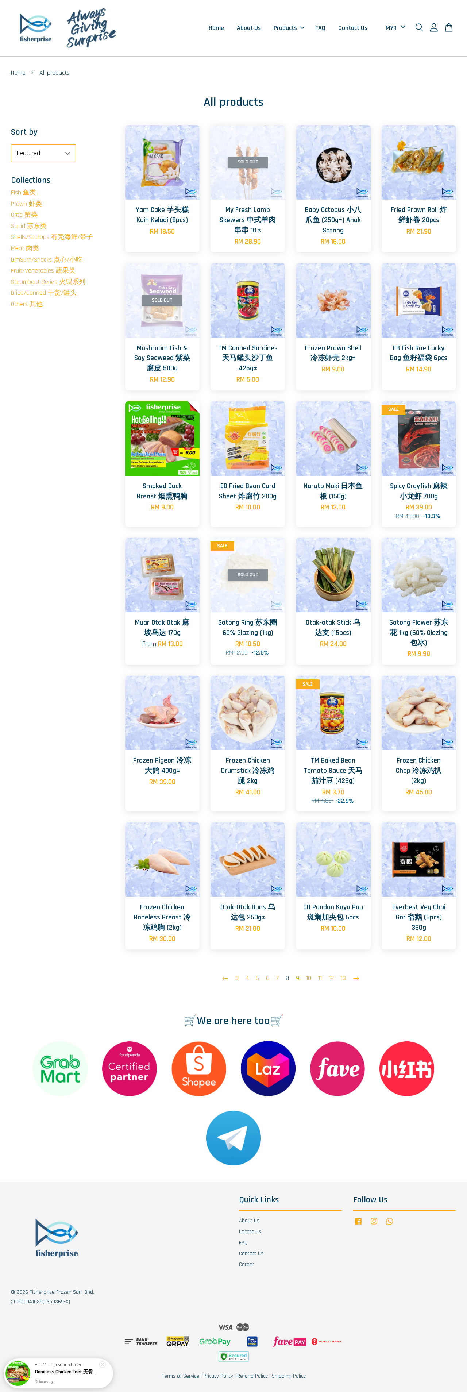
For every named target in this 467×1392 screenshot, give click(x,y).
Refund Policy (252, 1376)
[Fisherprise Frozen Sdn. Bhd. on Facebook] (358, 1224)
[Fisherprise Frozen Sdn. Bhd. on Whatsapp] (390, 1224)
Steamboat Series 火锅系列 (48, 282)
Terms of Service (180, 1376)
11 (320, 978)
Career (246, 1264)
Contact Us (352, 28)
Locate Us (250, 1231)
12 (331, 978)
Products (285, 28)
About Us (249, 28)
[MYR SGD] (394, 28)
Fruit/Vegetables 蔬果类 (43, 270)
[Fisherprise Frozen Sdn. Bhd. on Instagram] (374, 1224)
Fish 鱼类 (23, 192)
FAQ (320, 28)
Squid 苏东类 (29, 226)
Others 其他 (27, 304)
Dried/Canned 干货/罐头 (44, 293)
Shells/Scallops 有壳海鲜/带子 (52, 237)
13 (343, 978)
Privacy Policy (218, 1376)
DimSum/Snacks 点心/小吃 (46, 259)
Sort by (24, 132)
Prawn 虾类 (26, 204)
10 (308, 978)
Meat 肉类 (25, 248)
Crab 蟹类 (24, 215)
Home (216, 28)
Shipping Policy (289, 1376)
